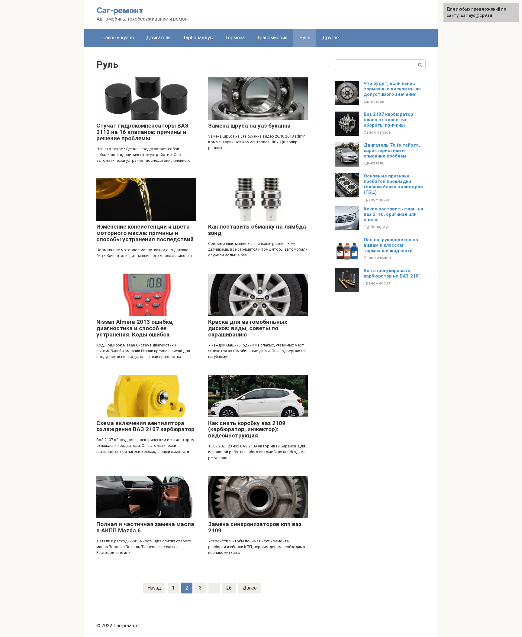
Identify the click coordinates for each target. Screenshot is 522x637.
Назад (154, 588)
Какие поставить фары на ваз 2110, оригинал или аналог (393, 214)
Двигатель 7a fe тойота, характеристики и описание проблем (392, 150)
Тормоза (235, 38)
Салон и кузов (118, 38)
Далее (250, 588)
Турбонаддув (198, 38)
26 (229, 588)
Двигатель (158, 38)
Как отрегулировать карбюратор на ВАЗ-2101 (392, 273)
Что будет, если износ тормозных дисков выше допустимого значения (392, 89)
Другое (330, 38)
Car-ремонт (120, 10)
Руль (304, 38)
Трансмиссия (272, 38)
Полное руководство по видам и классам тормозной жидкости (391, 245)
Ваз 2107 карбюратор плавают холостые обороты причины (388, 120)
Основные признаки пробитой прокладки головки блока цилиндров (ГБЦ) (393, 184)
